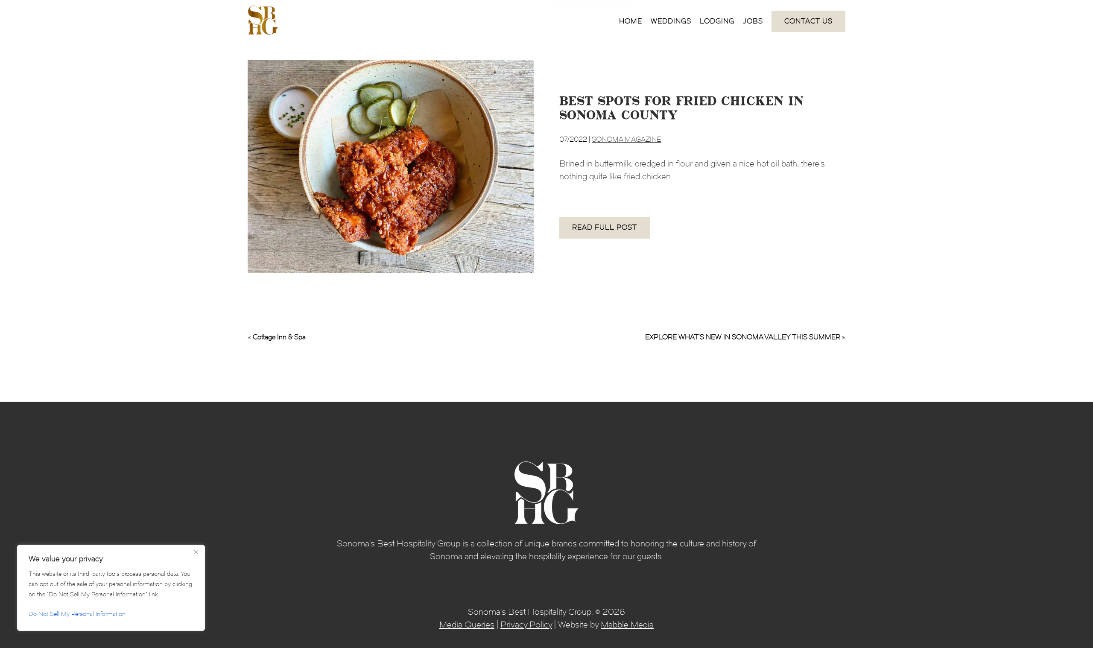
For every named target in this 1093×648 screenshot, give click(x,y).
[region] (111, 588)
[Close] (196, 552)
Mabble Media (627, 624)
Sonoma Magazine (626, 139)
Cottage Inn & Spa (279, 337)
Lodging (717, 21)
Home (630, 21)
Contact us (808, 21)
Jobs (753, 21)
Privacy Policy (526, 624)
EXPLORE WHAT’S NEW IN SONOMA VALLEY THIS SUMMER (742, 337)
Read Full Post (604, 227)
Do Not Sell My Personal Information (77, 614)
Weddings (671, 21)
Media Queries (466, 624)
